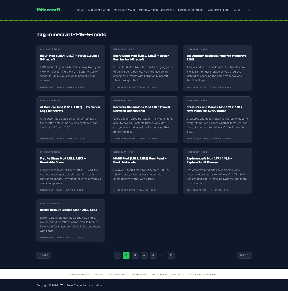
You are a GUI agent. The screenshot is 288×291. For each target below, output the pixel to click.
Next (243, 255)
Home (80, 10)
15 (171, 255)
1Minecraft (48, 9)
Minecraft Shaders (190, 10)
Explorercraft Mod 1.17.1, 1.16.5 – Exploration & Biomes (209, 160)
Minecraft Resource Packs (156, 10)
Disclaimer (178, 274)
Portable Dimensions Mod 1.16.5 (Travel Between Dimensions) (141, 109)
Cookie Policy (140, 274)
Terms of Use (159, 274)
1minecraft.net (94, 285)
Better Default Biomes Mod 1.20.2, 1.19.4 (68, 210)
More (237, 10)
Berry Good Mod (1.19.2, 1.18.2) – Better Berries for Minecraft (141, 57)
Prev (45, 255)
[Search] (250, 10)
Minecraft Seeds (218, 10)
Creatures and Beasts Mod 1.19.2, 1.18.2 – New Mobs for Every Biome (216, 109)
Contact (99, 274)
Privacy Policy (118, 274)
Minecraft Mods (99, 10)
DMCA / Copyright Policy (203, 274)
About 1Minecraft (80, 274)
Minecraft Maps (124, 10)
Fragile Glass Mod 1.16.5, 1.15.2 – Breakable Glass (63, 160)
